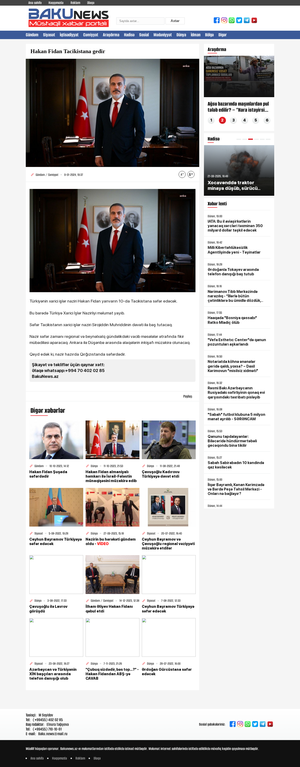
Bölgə (209, 35)
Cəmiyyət (90, 35)
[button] (238, 139)
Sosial (144, 35)
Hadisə (129, 35)
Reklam (75, 2)
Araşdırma (111, 35)
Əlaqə (90, 2)
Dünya (181, 35)
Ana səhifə (34, 2)
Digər (222, 35)
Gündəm (32, 35)
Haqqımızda (56, 2)
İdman (195, 35)
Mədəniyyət (163, 35)
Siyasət (49, 35)
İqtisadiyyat (69, 35)
